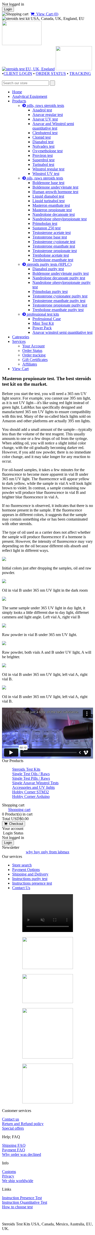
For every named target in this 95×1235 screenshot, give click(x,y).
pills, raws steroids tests (45, 105)
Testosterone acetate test (51, 232)
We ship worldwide (17, 1181)
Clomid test (41, 137)
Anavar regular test (47, 114)
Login (8, 9)
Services (19, 341)
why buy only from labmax (47, 852)
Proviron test (42, 155)
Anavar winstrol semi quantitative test (62, 332)
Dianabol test (42, 142)
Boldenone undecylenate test (55, 187)
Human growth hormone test (55, 192)
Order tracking (34, 355)
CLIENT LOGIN (18, 73)
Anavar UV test (45, 119)
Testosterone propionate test (54, 251)
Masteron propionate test (52, 210)
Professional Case (46, 319)
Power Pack (42, 328)
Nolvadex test (43, 146)
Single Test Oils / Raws (31, 774)
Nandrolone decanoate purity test (58, 278)
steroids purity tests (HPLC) (48, 264)
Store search (22, 865)
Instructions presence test (32, 883)
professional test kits (42, 314)
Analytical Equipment (29, 96)
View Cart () (46, 14)
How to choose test (17, 1207)
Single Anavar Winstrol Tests (35, 783)
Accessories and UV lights (33, 787)
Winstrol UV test (45, 173)
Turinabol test (43, 164)
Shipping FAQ (14, 1145)
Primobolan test (44, 223)
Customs (9, 1171)
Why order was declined (21, 1154)
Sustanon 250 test (46, 228)
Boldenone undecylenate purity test (60, 273)
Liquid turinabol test (48, 201)
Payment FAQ (13, 1150)
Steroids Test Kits (26, 769)
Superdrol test (43, 160)
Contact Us (21, 888)
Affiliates (29, 364)
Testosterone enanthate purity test (58, 300)
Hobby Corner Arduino (31, 796)
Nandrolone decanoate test (53, 214)
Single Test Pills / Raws (31, 778)
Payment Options (26, 869)
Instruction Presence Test (22, 1198)
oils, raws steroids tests (44, 178)
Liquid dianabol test (48, 196)
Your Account (33, 346)
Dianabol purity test (48, 269)
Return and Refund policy (23, 1124)
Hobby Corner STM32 (30, 792)
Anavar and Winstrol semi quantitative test (53, 126)
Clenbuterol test (45, 133)
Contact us (10, 1119)
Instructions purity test (29, 879)
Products (19, 101)
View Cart (20, 369)
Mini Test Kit (43, 323)
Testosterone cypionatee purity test (59, 296)
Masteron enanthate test (51, 205)
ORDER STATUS (51, 73)
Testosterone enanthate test (53, 246)
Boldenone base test (48, 182)
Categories (20, 337)
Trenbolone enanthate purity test (58, 310)
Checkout (15, 824)
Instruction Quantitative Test (24, 1202)
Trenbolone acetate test (50, 255)
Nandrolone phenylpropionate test (59, 219)
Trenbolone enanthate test (52, 260)
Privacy (8, 1176)
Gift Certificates (35, 359)
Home (17, 92)
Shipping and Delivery (30, 874)
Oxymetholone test (47, 151)
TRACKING (80, 73)
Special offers (13, 1128)
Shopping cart (19, 809)
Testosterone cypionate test (53, 241)
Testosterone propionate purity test (59, 305)
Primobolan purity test (50, 291)
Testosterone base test (49, 237)
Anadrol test (42, 110)
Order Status (32, 350)
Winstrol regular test (48, 169)
